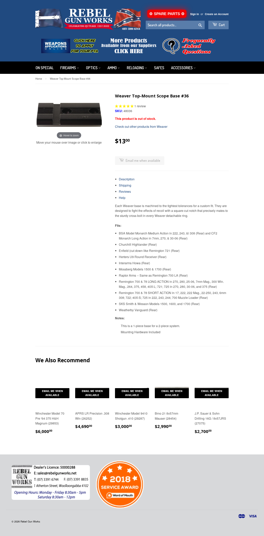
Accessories (182, 67)
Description (127, 179)
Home (38, 78)
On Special (45, 67)
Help (122, 197)
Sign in (194, 14)
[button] (124, 106)
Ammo (112, 67)
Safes (159, 67)
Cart (221, 25)
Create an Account (217, 14)
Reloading (136, 67)
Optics (92, 67)
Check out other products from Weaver (141, 126)
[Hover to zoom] (69, 114)
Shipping (125, 185)
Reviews (125, 191)
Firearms (68, 67)
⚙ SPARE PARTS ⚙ (167, 14)
